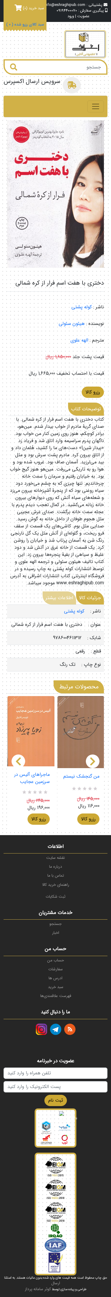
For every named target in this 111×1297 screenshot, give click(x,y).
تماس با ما (55, 875)
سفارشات (55, 969)
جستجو (55, 924)
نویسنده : (95, 323)
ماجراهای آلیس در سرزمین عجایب (32, 778)
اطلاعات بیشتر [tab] (59, 598)
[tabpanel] (55, 638)
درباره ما (55, 867)
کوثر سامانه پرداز (38, 1289)
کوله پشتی (81, 307)
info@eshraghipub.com (64, 5)
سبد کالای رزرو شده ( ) (25, 25)
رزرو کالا (93, 392)
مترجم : (97, 340)
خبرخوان (69, 1029)
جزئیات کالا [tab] (90, 598)
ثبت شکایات (55, 897)
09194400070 (67, 11)
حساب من (55, 960)
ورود (70, 16)
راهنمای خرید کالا (55, 885)
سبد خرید (55, 987)
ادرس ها (55, 978)
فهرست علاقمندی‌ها (55, 996)
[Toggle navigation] (95, 106)
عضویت (83, 16)
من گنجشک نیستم (81, 776)
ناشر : (98, 307)
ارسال (55, 1283)
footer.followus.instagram (41, 1029)
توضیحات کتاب (86, 409)
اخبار (55, 933)
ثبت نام (55, 1100)
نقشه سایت (55, 858)
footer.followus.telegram (55, 1029)
